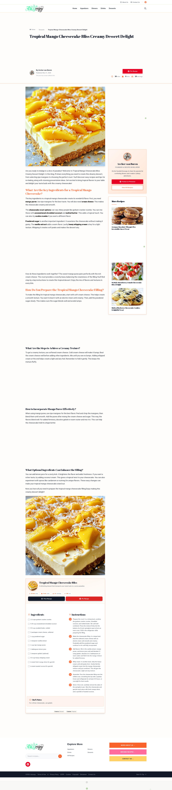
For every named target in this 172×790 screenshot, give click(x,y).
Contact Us (136, 2)
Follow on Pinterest (128, 181)
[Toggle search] (145, 8)
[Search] (60, 756)
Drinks (103, 8)
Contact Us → (128, 759)
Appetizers (84, 8)
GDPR (62, 774)
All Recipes (70, 755)
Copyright (75, 774)
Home (75, 8)
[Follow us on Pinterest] (146, 2)
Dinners (95, 8)
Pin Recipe (133, 71)
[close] (87, 782)
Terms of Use (42, 774)
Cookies (68, 774)
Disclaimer (83, 774)
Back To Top (140, 774)
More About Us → (128, 745)
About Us (125, 2)
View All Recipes (127, 187)
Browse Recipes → (128, 752)
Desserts (112, 8)
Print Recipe (48, 599)
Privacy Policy (54, 774)
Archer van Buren (45, 70)
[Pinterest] (27, 764)
